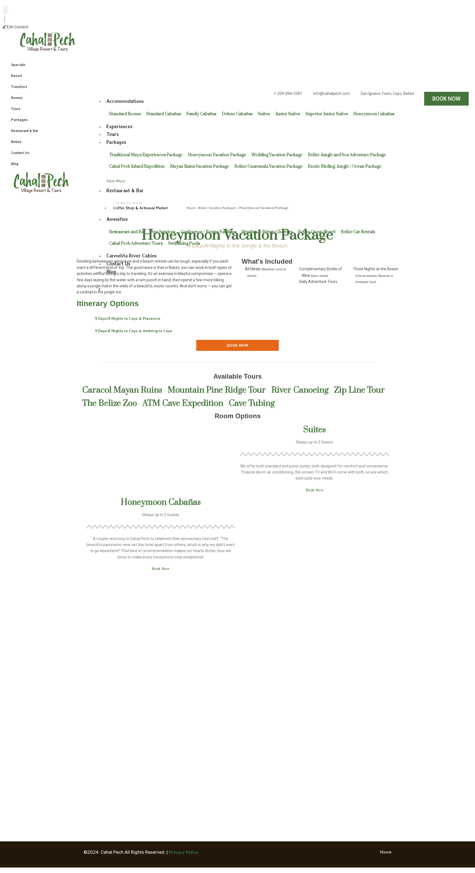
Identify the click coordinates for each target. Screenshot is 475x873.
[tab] (237, 318)
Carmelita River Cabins (131, 255)
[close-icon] (5, 20)
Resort (16, 76)
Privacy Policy (183, 852)
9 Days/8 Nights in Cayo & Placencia (127, 318)
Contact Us (20, 153)
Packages (19, 120)
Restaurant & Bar (24, 131)
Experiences (119, 126)
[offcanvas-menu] (5, 10)
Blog (14, 164)
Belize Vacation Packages (217, 208)
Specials (18, 65)
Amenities (117, 219)
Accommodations (125, 101)
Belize (16, 142)
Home (191, 208)
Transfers (19, 87)
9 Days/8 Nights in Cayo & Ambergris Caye (133, 331)
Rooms (17, 98)
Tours (15, 109)
